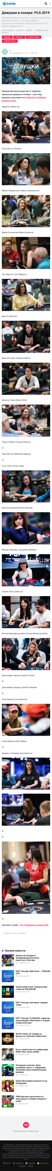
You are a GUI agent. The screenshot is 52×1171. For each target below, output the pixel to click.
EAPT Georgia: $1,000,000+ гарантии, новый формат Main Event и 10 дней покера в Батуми (33, 1020)
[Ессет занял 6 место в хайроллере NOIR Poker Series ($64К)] (8, 1060)
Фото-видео (22, 933)
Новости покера (33, 37)
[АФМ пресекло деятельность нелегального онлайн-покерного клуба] (8, 1107)
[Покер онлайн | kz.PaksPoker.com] (9, 3)
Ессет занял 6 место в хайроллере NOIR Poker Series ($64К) (32, 1050)
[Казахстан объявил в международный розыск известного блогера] (8, 966)
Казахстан (20, 30)
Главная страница (8, 30)
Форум (30, 1166)
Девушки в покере (10, 933)
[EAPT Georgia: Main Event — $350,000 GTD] (8, 981)
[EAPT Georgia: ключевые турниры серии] (8, 1013)
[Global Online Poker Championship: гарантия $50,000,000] (8, 997)
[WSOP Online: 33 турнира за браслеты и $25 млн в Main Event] (8, 1044)
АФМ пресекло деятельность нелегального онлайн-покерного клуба (31, 1098)
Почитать (22, 1166)
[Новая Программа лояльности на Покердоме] (8, 1091)
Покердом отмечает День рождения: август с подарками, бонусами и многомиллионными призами (31, 1068)
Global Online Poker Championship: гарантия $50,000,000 (31, 988)
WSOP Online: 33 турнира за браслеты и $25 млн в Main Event (31, 1035)
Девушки (29, 30)
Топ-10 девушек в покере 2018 (34, 925)
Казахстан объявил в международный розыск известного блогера (27, 957)
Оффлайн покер (9, 41)
